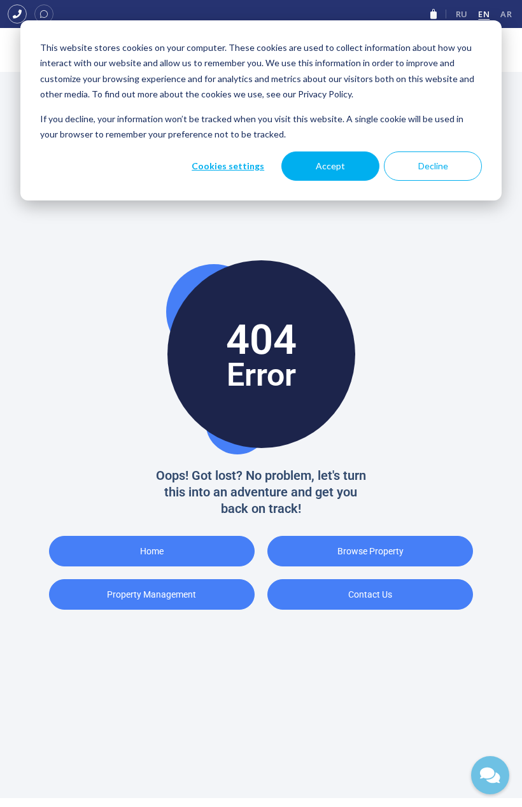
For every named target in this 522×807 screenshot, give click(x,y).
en (484, 14)
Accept (330, 165)
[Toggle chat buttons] (490, 775)
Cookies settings (228, 165)
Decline (433, 165)
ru (462, 14)
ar (506, 14)
